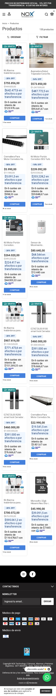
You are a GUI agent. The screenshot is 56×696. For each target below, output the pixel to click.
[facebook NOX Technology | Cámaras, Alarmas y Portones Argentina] (32, 574)
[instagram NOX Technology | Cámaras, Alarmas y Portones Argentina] (23, 574)
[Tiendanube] (28, 683)
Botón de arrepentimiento (28, 678)
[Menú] (4, 14)
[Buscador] (46, 14)
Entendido (46, 691)
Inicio (4, 23)
